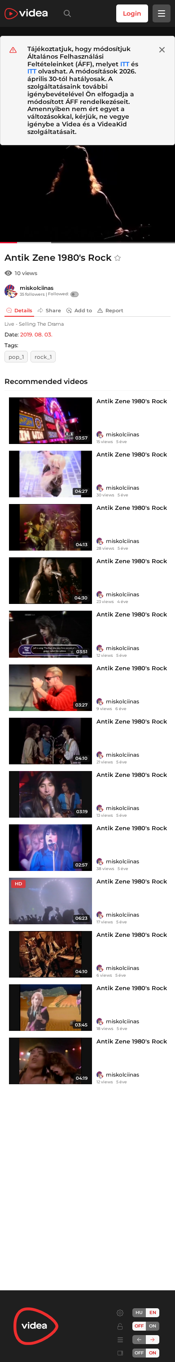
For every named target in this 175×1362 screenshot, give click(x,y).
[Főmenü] (162, 13)
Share (53, 310)
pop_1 (16, 356)
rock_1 (43, 356)
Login (132, 13)
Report (114, 310)
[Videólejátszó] (87, 194)
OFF (139, 1353)
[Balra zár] (139, 1339)
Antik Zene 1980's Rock (131, 401)
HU (139, 1312)
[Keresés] (65, 13)
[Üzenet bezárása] (162, 49)
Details (23, 310)
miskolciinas (36, 287)
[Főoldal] (26, 13)
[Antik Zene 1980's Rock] (50, 420)
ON (152, 1326)
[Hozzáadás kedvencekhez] (117, 258)
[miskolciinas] (11, 291)
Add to (83, 310)
